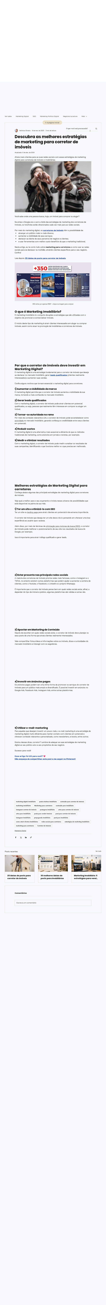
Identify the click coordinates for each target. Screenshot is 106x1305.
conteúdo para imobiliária (65, 806)
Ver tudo (98, 851)
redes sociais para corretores (51, 822)
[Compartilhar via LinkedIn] (26, 837)
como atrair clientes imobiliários (27, 822)
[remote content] (53, 345)
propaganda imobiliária (42, 818)
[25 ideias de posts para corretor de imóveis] (19, 863)
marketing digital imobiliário (26, 802)
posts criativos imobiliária (48, 802)
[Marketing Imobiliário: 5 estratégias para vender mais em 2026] (86, 863)
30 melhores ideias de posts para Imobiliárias (52, 877)
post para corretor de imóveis (65, 814)
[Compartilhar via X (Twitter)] (21, 837)
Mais (83, 116)
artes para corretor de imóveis (68, 810)
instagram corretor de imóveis (26, 810)
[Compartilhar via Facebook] (16, 837)
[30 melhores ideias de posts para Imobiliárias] (53, 863)
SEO (34, 116)
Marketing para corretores (43, 806)
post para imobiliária (61, 818)
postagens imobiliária (47, 810)
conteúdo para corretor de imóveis (72, 802)
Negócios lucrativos (70, 116)
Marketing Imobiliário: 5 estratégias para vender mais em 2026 (86, 877)
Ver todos (8, 116)
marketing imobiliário (23, 806)
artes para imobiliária (23, 814)
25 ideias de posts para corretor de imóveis (19, 877)
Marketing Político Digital (49, 116)
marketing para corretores (25, 826)
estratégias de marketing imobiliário (77, 822)
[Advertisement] (53, 14)
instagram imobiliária (23, 818)
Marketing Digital (22, 116)
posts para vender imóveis (43, 814)
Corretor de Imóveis (44, 826)
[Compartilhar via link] (31, 837)
